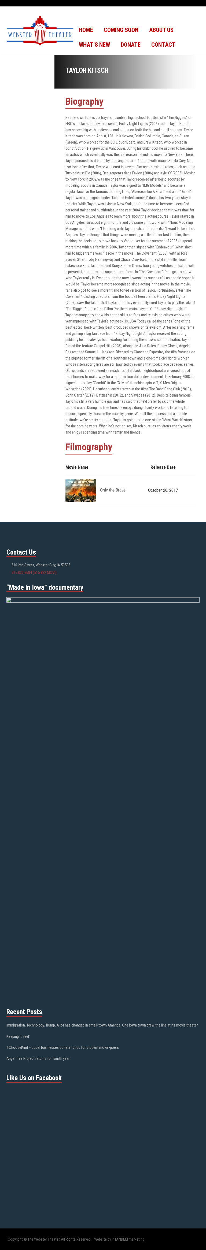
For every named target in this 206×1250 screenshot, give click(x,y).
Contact (163, 44)
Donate (131, 44)
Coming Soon (121, 30)
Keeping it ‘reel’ (18, 1036)
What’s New (94, 44)
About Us (161, 30)
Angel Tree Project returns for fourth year (37, 1058)
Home (86, 30)
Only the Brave (113, 490)
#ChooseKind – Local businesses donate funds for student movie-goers (62, 1047)
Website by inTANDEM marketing (119, 1239)
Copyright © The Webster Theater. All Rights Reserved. (49, 1239)
